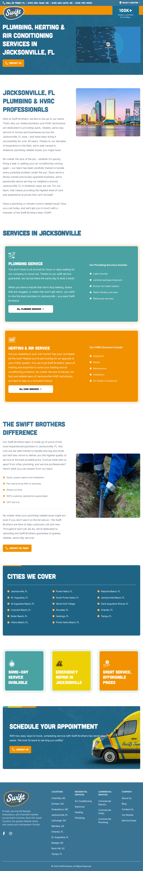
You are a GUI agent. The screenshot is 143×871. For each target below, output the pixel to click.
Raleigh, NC (57, 842)
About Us (126, 798)
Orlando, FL (107, 609)
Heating (79, 812)
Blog (124, 803)
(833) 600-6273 (60, 3)
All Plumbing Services (29, 309)
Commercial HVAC (104, 812)
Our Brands (127, 815)
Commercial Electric (104, 803)
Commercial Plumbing (104, 821)
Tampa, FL (106, 616)
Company (127, 791)
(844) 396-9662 (36, 3)
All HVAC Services (29, 389)
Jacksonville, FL (19, 591)
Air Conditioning (83, 801)
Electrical (79, 806)
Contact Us (127, 809)
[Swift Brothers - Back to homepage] (13, 13)
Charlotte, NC (58, 798)
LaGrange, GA (58, 820)
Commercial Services (105, 793)
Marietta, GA (57, 826)
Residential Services (81, 793)
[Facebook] (4, 833)
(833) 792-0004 (83, 3)
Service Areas (129, 820)
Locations (57, 791)
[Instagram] (10, 833)
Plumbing (80, 817)
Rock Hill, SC (58, 848)
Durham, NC (57, 803)
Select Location (130, 2)
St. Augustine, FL (19, 597)
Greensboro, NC (59, 809)
